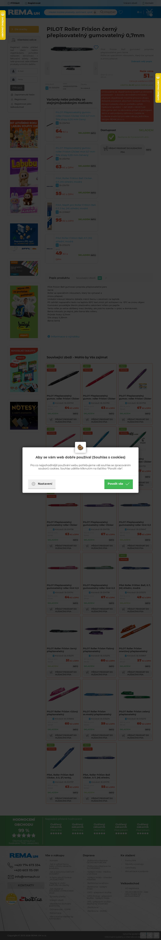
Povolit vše (115, 483)
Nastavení (45, 483)
